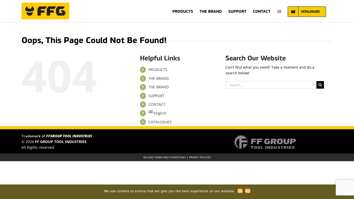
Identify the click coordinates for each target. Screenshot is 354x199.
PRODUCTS (157, 69)
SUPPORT (156, 95)
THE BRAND (158, 78)
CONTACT (156, 104)
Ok (240, 191)
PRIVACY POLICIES (200, 157)
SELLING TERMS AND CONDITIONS (164, 157)
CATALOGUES (160, 121)
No (247, 191)
